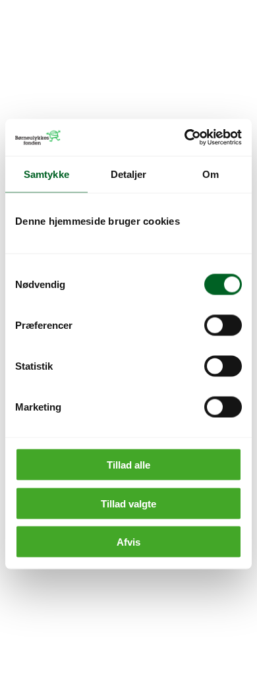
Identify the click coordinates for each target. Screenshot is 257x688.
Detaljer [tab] (129, 173)
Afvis (128, 542)
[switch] (223, 325)
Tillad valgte (128, 503)
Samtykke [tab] (46, 173)
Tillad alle (128, 465)
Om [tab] (210, 173)
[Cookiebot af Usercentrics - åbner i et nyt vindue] (185, 137)
